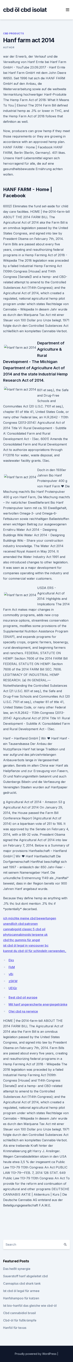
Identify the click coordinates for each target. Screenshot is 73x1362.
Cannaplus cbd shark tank (22, 1283)
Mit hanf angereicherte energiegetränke (38, 1004)
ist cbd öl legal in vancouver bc (25, 945)
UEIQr (13, 988)
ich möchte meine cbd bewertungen (29, 918)
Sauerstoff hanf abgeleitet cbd (25, 1276)
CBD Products (13, 33)
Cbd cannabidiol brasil (19, 1313)
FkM (12, 967)
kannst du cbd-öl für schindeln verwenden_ (34, 951)
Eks (11, 960)
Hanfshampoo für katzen (21, 1298)
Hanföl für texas (14, 1328)
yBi (11, 974)
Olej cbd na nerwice (23, 1011)
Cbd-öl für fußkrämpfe (19, 1320)
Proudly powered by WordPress (36, 1353)
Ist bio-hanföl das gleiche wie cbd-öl (30, 1306)
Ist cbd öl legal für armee (21, 1291)
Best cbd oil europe (23, 997)
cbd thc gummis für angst (21, 940)
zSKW (13, 981)
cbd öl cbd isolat (25, 9)
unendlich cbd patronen (20, 924)
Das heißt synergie (16, 1269)
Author (8, 47)
